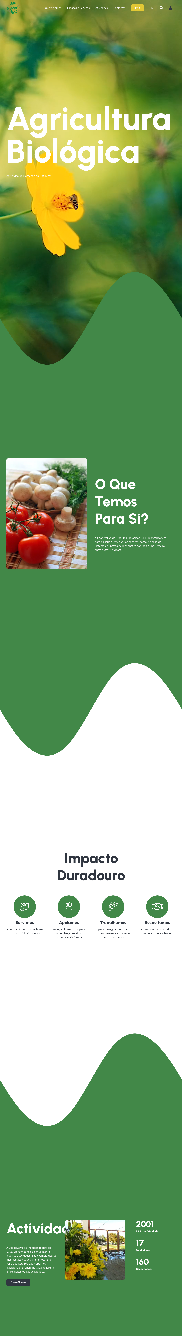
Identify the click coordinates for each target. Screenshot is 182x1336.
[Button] (172, 8)
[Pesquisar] (161, 7)
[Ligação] (13, 8)
